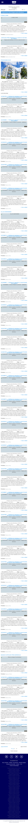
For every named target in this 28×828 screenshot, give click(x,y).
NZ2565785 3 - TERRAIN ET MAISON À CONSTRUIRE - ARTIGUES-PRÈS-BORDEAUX (14, 352)
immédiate (20, 25)
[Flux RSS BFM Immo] (6, 756)
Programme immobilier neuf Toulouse (14, 803)
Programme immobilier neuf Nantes (14, 788)
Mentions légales (22, 762)
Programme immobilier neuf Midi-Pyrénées (14, 812)
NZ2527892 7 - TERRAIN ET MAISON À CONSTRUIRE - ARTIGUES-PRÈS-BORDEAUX (14, 562)
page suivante (24, 746)
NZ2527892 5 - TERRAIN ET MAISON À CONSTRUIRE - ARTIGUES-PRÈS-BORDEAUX (14, 725)
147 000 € (7, 130)
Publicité (10, 762)
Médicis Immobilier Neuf (10, 56)
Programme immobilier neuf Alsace (14, 806)
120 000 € (7, 106)
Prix (23, 9)
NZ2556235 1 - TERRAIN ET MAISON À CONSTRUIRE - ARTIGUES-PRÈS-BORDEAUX (14, 143)
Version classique (14, 750)
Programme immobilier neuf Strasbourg (14, 801)
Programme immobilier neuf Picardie (14, 816)
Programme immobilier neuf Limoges (14, 780)
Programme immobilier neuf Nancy (14, 787)
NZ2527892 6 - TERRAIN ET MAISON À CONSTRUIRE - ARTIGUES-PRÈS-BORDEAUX (14, 165)
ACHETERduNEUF (9, 34)
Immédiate (20, 81)
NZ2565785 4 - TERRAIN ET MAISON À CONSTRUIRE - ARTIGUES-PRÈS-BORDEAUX (14, 97)
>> (16, 748)
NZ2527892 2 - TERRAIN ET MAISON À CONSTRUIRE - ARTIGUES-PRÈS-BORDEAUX (14, 469)
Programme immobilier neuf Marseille (14, 783)
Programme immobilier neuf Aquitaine (14, 807)
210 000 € (7, 25)
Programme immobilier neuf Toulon (14, 802)
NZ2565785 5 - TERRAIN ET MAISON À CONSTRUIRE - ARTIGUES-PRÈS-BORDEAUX (14, 678)
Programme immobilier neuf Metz (14, 784)
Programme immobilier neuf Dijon (14, 774)
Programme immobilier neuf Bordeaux (14, 770)
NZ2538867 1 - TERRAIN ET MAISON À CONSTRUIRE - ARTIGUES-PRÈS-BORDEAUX (14, 493)
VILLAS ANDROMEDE (6, 211)
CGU (21, 764)
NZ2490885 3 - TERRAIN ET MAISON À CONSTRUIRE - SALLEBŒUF (14, 120)
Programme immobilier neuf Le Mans (14, 778)
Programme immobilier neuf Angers (14, 769)
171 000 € (7, 314)
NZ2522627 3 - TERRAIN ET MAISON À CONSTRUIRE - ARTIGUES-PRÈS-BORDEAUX (14, 422)
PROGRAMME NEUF (6, 60)
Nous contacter (5, 762)
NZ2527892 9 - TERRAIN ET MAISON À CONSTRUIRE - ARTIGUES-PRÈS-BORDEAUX (14, 539)
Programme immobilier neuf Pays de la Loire (14, 815)
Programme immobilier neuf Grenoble (14, 775)
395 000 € (7, 665)
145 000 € (7, 174)
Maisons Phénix (9, 674)
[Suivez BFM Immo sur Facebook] (11, 756)
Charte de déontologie (14, 765)
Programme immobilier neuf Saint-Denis (14, 798)
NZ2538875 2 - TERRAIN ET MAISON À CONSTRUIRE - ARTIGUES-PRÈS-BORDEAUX (14, 236)
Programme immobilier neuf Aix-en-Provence (14, 768)
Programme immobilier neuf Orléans (14, 792)
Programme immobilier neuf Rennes (14, 797)
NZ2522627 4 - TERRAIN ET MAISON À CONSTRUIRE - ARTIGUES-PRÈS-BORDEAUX (14, 633)
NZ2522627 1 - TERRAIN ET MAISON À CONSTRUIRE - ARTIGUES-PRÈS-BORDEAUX (14, 586)
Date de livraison (12, 9)
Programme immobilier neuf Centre (14, 810)
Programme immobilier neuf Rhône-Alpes (14, 817)
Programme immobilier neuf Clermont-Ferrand (14, 773)
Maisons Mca (8, 116)
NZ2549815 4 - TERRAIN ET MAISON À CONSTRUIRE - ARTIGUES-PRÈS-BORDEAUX (14, 259)
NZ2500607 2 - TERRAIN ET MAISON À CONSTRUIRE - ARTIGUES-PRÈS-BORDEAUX (14, 305)
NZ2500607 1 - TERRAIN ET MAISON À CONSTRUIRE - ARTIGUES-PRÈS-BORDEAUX (14, 445)
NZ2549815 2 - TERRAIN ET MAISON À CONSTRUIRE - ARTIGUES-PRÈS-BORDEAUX (14, 609)
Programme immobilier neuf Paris (14, 793)
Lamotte (7, 232)
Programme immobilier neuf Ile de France (14, 811)
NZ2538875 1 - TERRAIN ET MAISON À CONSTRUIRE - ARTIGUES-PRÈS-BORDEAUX (14, 376)
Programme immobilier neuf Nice (14, 789)
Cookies (17, 764)
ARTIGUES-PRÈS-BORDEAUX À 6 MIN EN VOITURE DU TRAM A (14, 38)
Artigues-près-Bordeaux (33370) (14, 23)
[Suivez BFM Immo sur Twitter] (16, 756)
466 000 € (7, 221)
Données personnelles (10, 764)
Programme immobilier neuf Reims (14, 796)
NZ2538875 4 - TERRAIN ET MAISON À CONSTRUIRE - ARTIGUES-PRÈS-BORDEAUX (14, 399)
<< (11, 748)
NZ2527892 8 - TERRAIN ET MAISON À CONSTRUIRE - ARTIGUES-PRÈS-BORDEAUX (14, 329)
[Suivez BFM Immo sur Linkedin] (21, 756)
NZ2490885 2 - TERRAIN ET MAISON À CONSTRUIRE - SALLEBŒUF (14, 283)
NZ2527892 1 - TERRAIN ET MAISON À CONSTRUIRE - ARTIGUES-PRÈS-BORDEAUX (14, 515)
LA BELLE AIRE (4, 15)
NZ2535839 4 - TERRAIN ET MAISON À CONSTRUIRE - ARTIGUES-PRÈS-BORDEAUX (14, 188)
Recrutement (15, 762)
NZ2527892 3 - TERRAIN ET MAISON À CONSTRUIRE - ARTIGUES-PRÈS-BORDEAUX (14, 701)
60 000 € (7, 81)
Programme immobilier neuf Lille (14, 779)
